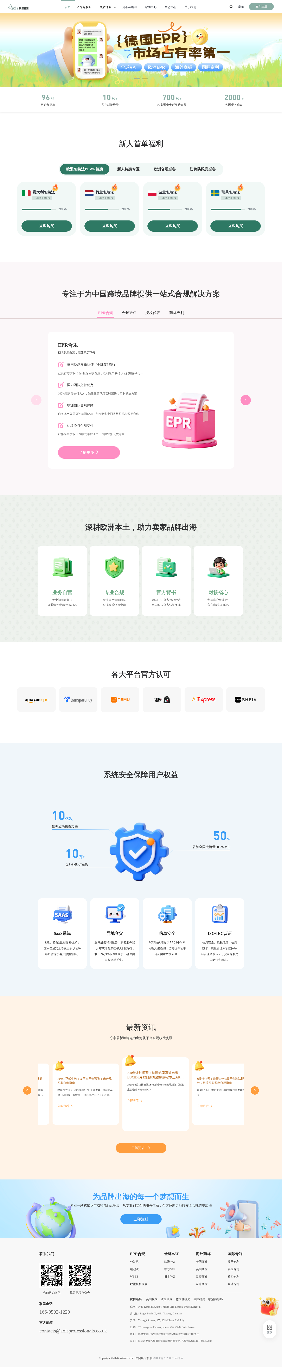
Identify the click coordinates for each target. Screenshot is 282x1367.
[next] (255, 1090)
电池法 (134, 1269)
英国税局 (152, 1299)
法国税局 (166, 1299)
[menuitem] (68, 6)
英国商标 (201, 1269)
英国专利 (233, 1269)
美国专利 (233, 1261)
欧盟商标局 (215, 1299)
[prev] (27, 1090)
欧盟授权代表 (138, 1284)
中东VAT (169, 1269)
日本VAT (169, 1276)
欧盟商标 (201, 1276)
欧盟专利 (233, 1276)
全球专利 (233, 1284)
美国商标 (201, 1261)
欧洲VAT (169, 1261)
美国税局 (199, 1299)
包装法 (134, 1261)
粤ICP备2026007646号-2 (168, 1358)
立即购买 (46, 226)
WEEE (134, 1276)
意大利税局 (183, 1299)
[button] (137, 78)
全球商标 (201, 1284)
